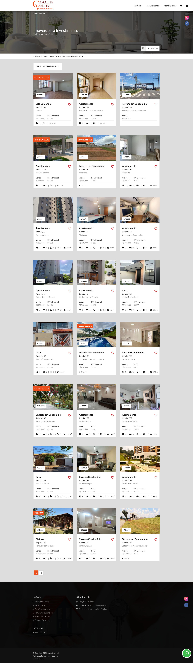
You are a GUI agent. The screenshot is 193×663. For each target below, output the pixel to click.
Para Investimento (44, 612)
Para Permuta (42, 609)
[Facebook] (186, 605)
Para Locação (42, 605)
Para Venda (42, 601)
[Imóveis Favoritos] (181, 5)
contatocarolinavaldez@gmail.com (93, 605)
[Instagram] (186, 599)
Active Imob (54, 653)
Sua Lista (40, 632)
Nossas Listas (54, 56)
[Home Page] (187, 5)
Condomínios (43, 620)
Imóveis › (138, 5)
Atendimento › (170, 5)
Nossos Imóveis (41, 56)
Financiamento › (153, 5)
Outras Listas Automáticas (46, 66)
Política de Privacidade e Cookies (45, 656)
